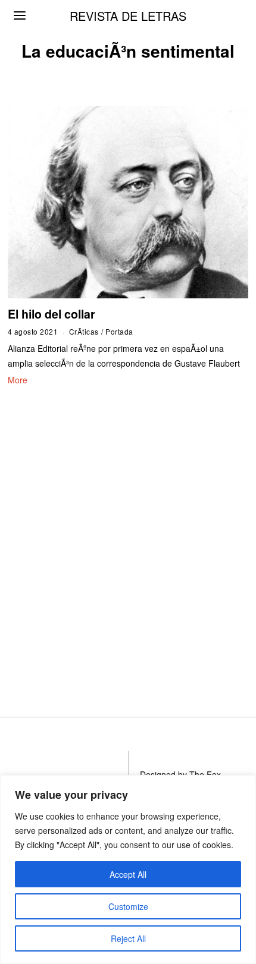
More (17, 380)
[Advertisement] (128, 536)
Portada (119, 331)
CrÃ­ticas (84, 331)
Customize (128, 906)
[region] (128, 869)
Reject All (128, 938)
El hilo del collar (51, 313)
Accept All (128, 874)
